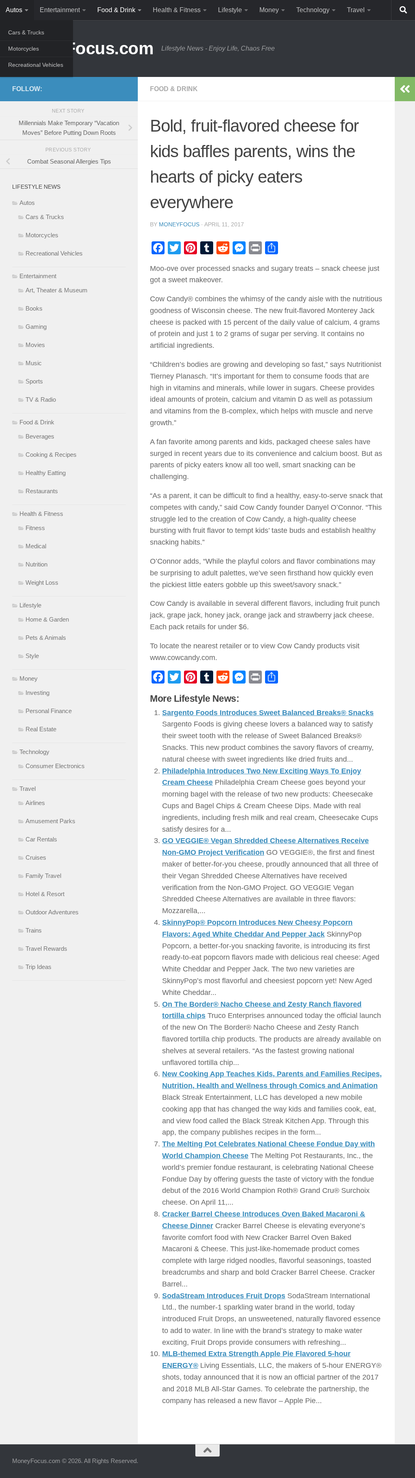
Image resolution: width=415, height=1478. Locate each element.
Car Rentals (41, 839)
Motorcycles (23, 48)
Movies (35, 344)
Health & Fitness (177, 9)
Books (34, 308)
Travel (356, 9)
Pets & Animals (46, 637)
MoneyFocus (179, 224)
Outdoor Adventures (52, 912)
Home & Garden (47, 619)
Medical (36, 546)
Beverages (40, 436)
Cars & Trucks (26, 32)
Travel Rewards (46, 948)
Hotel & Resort (45, 893)
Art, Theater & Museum (57, 290)
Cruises (36, 857)
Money (269, 9)
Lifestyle (230, 9)
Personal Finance (49, 710)
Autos (14, 9)
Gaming (36, 326)
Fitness (35, 527)
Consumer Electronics (55, 765)
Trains (34, 930)
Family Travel (43, 875)
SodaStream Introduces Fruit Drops (223, 1296)
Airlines (35, 802)
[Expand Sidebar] (405, 89)
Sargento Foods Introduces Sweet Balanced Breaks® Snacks (268, 713)
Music (34, 363)
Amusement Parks (50, 821)
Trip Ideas (38, 966)
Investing (37, 692)
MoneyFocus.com (82, 48)
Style (32, 655)
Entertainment (60, 9)
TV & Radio (41, 399)
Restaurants (42, 491)
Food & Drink (116, 9)
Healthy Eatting (46, 472)
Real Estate (41, 729)
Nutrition (36, 564)
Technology (312, 9)
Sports (34, 381)
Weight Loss (42, 582)
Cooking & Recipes (51, 454)
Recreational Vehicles (35, 65)
